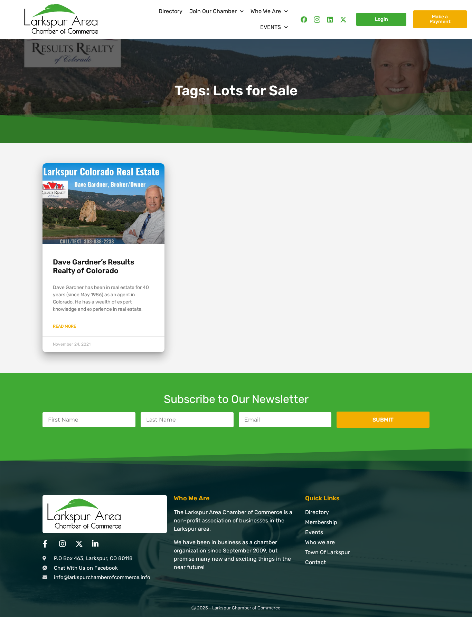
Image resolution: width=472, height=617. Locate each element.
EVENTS (270, 27)
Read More (64, 326)
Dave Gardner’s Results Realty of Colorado (93, 266)
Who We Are (266, 11)
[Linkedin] (330, 19)
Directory (170, 11)
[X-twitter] (343, 19)
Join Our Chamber (213, 11)
